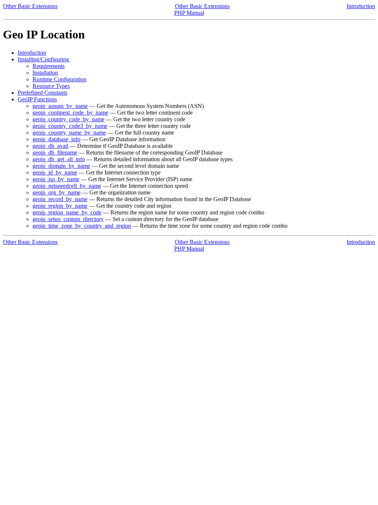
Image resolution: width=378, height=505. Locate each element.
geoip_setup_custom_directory (68, 219)
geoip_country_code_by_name (68, 119)
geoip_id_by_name (54, 172)
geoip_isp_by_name (55, 179)
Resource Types (51, 86)
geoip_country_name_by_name (69, 132)
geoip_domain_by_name (61, 166)
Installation (45, 73)
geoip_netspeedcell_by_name (66, 186)
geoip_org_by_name (56, 192)
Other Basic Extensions (30, 6)
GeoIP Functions (37, 99)
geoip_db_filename (54, 152)
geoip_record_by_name (59, 199)
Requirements (48, 66)
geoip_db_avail (50, 146)
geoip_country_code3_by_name (69, 126)
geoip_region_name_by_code (67, 212)
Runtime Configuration (59, 79)
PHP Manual (189, 13)
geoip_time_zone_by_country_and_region (81, 226)
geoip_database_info (56, 139)
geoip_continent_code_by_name (70, 112)
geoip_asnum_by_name (60, 106)
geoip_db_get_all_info (58, 159)
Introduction (361, 6)
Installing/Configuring (43, 59)
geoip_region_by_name (59, 206)
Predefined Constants (42, 92)
